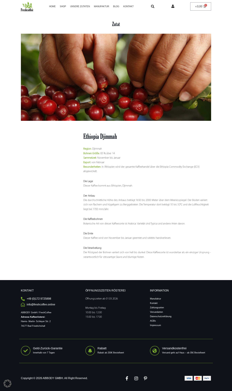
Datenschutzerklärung (160, 316)
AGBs (153, 321)
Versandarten (156, 312)
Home (52, 6)
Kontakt (128, 6)
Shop (63, 6)
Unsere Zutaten (80, 6)
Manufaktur (101, 6)
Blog (116, 6)
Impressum (155, 325)
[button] (153, 6)
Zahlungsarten (157, 307)
